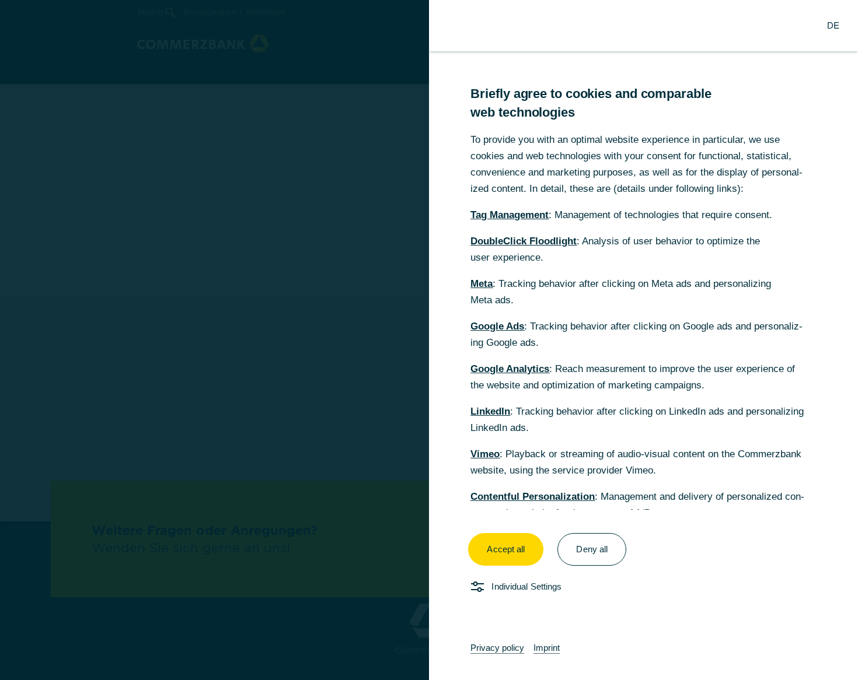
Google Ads (497, 326)
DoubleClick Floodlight (523, 241)
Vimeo (485, 454)
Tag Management (509, 214)
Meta (481, 283)
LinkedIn (490, 411)
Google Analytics (509, 368)
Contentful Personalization (532, 496)
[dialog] (429, 340)
